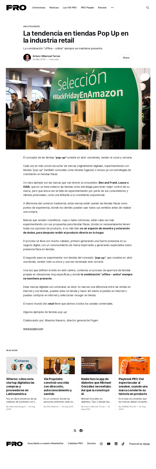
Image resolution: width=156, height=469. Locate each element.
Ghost (146, 443)
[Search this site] (147, 7)
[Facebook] (81, 430)
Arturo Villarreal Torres (46, 56)
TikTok (123, 443)
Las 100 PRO (70, 7)
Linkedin (116, 443)
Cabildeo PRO (75, 443)
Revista (102, 7)
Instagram (101, 443)
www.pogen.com (33, 328)
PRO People (87, 7)
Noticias (54, 7)
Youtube (108, 443)
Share (126, 57)
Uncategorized (31, 26)
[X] (74, 430)
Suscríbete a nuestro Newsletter (46, 443)
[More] (112, 7)
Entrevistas (39, 7)
